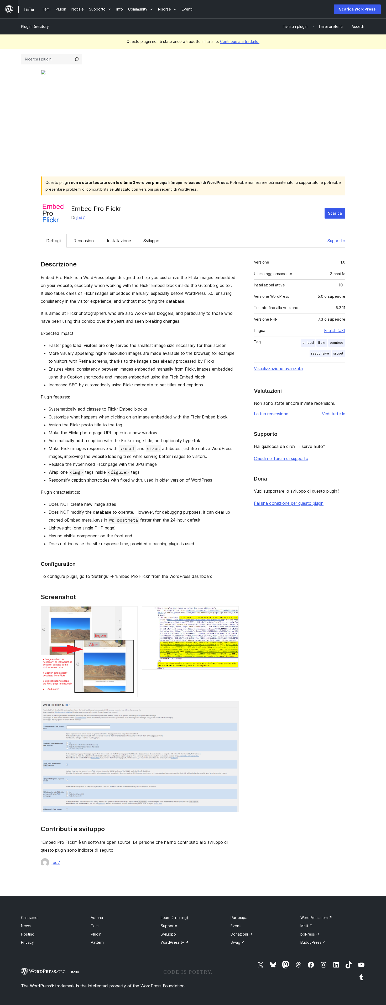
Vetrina (97, 917)
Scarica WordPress (357, 9)
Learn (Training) (174, 917)
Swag (238, 942)
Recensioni (84, 240)
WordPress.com (316, 917)
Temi (95, 925)
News (26, 925)
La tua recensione (271, 413)
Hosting (27, 934)
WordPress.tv (175, 942)
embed (308, 343)
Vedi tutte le (333, 413)
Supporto (336, 240)
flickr (322, 343)
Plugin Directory (35, 26)
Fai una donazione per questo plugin (289, 503)
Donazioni (241, 934)
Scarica (335, 213)
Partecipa (239, 917)
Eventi (236, 925)
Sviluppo (151, 240)
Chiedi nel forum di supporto (281, 458)
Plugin (96, 934)
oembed (336, 343)
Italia (75, 972)
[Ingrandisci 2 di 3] (231, 613)
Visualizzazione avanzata (278, 368)
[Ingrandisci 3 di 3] (231, 708)
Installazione (119, 240)
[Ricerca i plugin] (76, 59)
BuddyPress (313, 942)
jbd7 (80, 217)
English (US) (334, 330)
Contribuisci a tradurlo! (239, 41)
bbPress (309, 934)
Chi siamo (29, 917)
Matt (306, 925)
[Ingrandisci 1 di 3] (130, 613)
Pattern (97, 942)
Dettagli (53, 240)
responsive (320, 353)
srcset (338, 353)
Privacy (27, 942)
